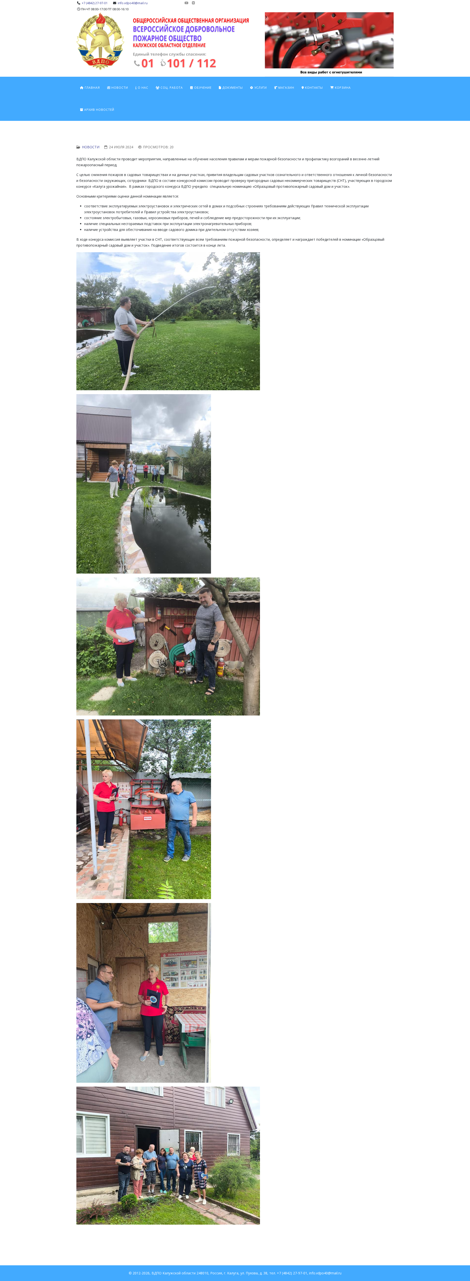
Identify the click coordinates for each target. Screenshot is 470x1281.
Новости (119, 88)
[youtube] (186, 2)
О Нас (142, 88)
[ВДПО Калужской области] (194, 42)
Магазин (285, 88)
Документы (232, 88)
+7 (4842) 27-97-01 (94, 3)
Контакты (313, 88)
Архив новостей (98, 110)
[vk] (193, 2)
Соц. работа (171, 88)
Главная (92, 88)
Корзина (342, 88)
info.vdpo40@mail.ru (133, 3)
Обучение (202, 88)
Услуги (260, 88)
